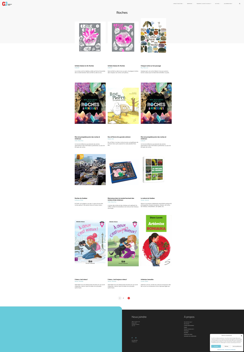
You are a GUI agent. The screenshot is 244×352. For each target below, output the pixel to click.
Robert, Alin (111, 139)
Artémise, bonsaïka (147, 279)
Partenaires (186, 330)
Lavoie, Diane (144, 281)
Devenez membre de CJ (189, 329)
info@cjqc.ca (134, 341)
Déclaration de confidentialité (230, 349)
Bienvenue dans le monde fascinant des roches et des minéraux (121, 199)
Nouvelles (186, 332)
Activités (217, 3)
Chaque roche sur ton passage (151, 66)
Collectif (77, 67)
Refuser (226, 346)
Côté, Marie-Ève (79, 140)
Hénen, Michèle (79, 281)
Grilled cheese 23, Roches (116, 66)
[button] (241, 335)
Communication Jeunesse (7, 4)
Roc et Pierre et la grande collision (119, 137)
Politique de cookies (220, 349)
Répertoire (189, 3)
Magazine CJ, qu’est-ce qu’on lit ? (204, 3)
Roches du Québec (81, 198)
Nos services (186, 323)
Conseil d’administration (189, 325)
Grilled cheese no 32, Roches (84, 66)
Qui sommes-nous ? (228, 3)
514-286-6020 (135, 340)
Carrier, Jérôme (145, 200)
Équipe (185, 327)
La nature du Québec (148, 198)
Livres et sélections (177, 3)
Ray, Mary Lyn (144, 67)
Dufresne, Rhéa (79, 200)
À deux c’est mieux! (81, 279)
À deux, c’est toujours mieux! (117, 279)
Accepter (216, 346)
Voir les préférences (237, 346)
